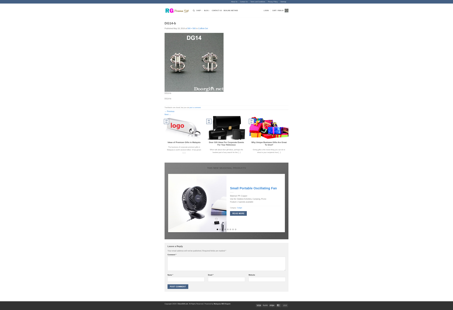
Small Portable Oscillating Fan (253, 188)
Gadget (239, 208)
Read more (238, 213)
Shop (198, 10)
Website (252, 275)
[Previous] (164, 139)
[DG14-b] (194, 62)
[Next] (289, 139)
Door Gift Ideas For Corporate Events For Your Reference (226, 143)
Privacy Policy (273, 2)
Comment (172, 255)
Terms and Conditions (257, 2)
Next (168, 114)
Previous (169, 111)
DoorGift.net (183, 304)
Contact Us (244, 2)
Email (210, 275)
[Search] (194, 10)
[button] (266, 10)
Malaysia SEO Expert (222, 304)
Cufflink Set (203, 28)
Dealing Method (231, 10)
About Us (234, 2)
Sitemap (283, 2)
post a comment (195, 107)
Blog (206, 10)
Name (170, 275)
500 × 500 (191, 28)
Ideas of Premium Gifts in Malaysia (184, 142)
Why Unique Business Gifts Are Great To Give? (269, 143)
